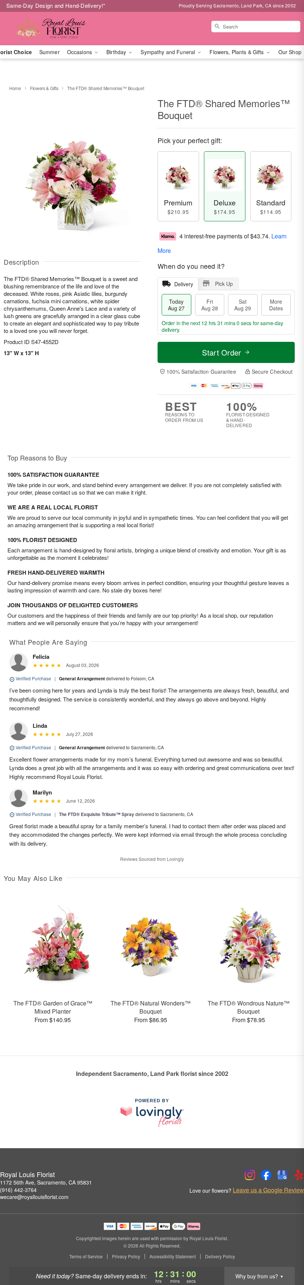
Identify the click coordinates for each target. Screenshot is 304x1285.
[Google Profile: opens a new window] (282, 1175)
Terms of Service (86, 1256)
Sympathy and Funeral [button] (168, 52)
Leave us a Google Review (268, 1190)
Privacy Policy (126, 1256)
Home (15, 88)
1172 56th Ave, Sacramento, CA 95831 (46, 1182)
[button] (284, 1253)
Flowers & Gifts (44, 88)
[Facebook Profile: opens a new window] (266, 1175)
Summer (49, 52)
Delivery (183, 284)
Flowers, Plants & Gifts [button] (237, 52)
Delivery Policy (220, 1256)
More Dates (276, 305)
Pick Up (224, 283)
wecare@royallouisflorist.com (34, 1196)
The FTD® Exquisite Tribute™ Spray (96, 814)
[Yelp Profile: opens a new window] (299, 1175)
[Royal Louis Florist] (52, 28)
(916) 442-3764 (18, 1189)
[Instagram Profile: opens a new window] (250, 1175)
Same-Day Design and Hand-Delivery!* (56, 5)
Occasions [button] (80, 52)
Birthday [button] (117, 52)
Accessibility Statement (172, 1256)
